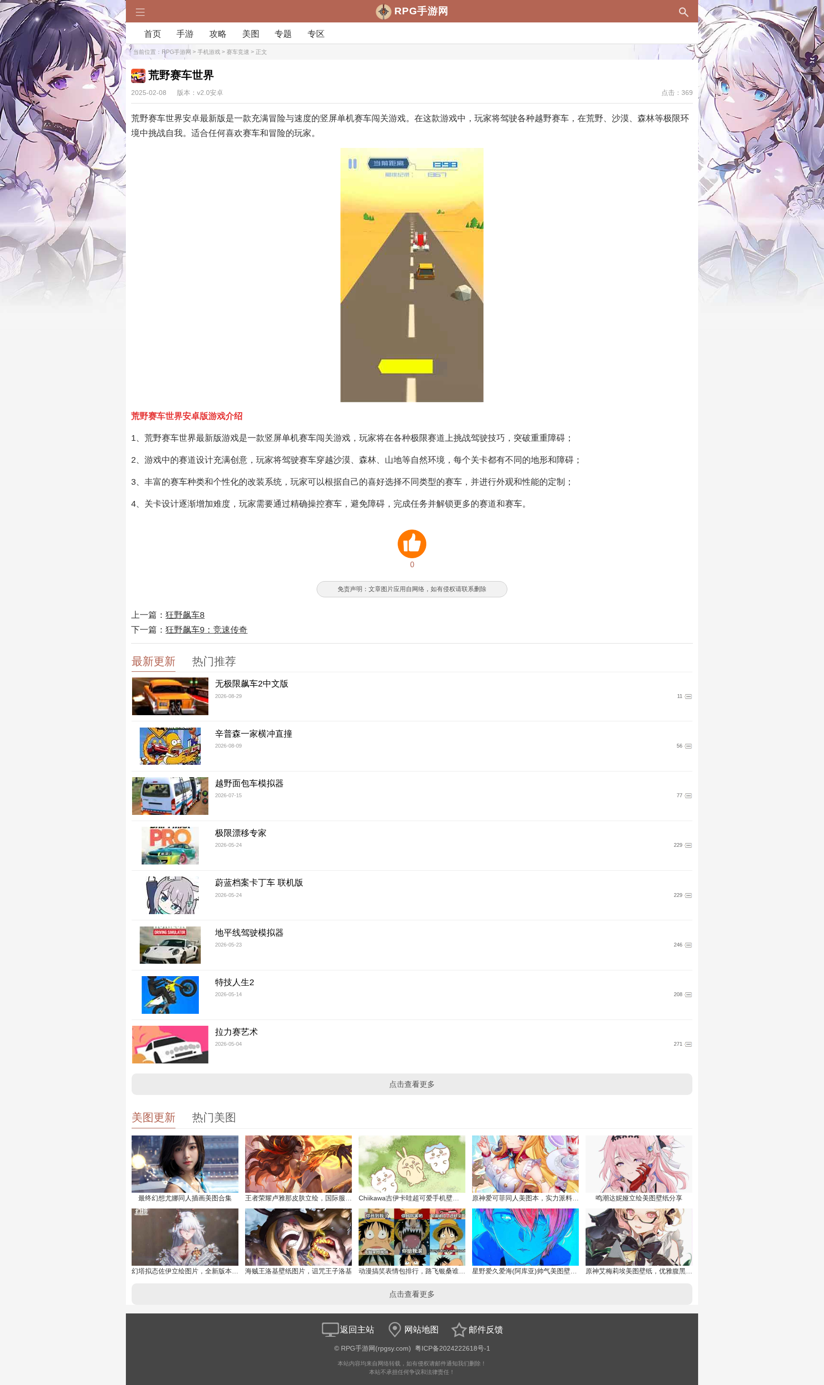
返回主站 (357, 1329)
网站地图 (421, 1329)
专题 (283, 34)
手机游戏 (208, 52)
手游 (185, 34)
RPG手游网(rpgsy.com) (376, 1348)
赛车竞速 (238, 52)
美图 (250, 34)
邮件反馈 (486, 1329)
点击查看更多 (412, 1084)
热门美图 (214, 1118)
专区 (316, 34)
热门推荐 (214, 661)
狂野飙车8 (185, 615)
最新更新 (153, 661)
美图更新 (153, 1118)
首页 (152, 34)
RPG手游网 (176, 52)
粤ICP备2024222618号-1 (452, 1348)
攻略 (218, 34)
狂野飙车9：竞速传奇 (206, 630)
